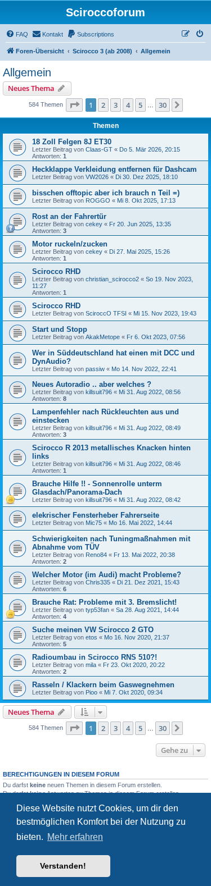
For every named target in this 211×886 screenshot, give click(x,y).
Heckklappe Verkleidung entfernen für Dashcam (114, 169)
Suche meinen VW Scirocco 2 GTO (93, 629)
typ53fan (97, 609)
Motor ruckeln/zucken (69, 244)
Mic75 (94, 522)
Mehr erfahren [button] (75, 837)
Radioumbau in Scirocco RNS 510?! (94, 657)
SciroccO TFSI (106, 313)
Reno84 (96, 554)
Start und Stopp (59, 329)
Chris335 (98, 582)
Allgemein (27, 72)
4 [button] (128, 105)
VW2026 (97, 176)
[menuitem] (17, 34)
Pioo (91, 692)
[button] (74, 105)
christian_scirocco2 (112, 279)
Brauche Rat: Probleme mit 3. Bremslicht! (104, 602)
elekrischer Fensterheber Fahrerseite (95, 515)
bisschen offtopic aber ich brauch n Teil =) (105, 193)
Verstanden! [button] (63, 865)
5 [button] (140, 105)
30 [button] (163, 105)
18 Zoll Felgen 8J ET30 (71, 142)
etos (91, 637)
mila (91, 664)
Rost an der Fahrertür (69, 216)
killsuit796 (99, 392)
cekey (94, 224)
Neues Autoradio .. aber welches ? (91, 384)
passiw (95, 369)
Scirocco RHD (56, 271)
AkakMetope (103, 337)
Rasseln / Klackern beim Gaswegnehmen (103, 685)
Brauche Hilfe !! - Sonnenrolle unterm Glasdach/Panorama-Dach (97, 487)
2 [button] (103, 105)
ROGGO (98, 200)
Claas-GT (99, 149)
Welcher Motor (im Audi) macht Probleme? (106, 574)
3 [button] (116, 105)
